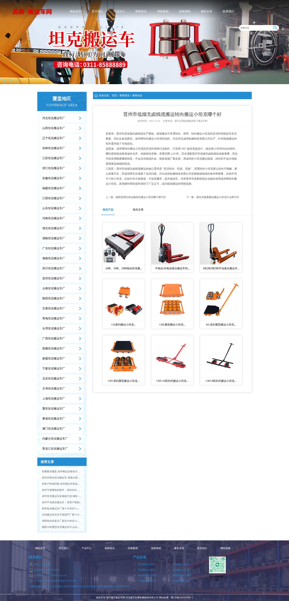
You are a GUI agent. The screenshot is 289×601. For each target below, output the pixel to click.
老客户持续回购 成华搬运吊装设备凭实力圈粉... (62, 483)
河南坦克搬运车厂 (53, 218)
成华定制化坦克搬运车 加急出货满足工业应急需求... (62, 477)
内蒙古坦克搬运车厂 (55, 438)
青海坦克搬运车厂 (53, 318)
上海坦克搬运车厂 (53, 398)
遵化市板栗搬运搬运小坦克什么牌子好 (217, 197)
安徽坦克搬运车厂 (53, 178)
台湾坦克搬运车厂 (53, 328)
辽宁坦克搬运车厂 (53, 138)
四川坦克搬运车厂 (53, 268)
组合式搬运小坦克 (147, 575)
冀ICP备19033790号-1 (182, 597)
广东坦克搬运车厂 (53, 248)
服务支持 (206, 11)
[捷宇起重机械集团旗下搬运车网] (32, 11)
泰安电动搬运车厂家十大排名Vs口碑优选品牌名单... (62, 508)
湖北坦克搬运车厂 (53, 228)
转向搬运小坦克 (146, 570)
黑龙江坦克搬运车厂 (55, 448)
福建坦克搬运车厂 (53, 188)
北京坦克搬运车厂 (53, 378)
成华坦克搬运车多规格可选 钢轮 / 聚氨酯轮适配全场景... (62, 496)
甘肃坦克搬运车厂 (53, 308)
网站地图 (225, 548)
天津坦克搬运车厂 (53, 388)
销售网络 (184, 11)
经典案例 (163, 11)
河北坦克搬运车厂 (53, 118)
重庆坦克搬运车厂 (53, 408)
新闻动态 (137, 95)
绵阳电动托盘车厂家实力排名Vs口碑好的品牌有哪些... (62, 521)
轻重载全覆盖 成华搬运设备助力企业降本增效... (62, 471)
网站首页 (75, 11)
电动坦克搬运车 (181, 581)
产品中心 (119, 11)
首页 (114, 95)
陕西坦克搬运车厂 (53, 298)
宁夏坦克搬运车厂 (53, 368)
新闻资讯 (141, 11)
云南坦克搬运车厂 (53, 288)
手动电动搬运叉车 (147, 581)
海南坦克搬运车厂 (53, 258)
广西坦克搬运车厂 (53, 338)
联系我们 (228, 11)
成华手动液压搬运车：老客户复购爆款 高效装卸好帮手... (62, 502)
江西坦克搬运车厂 (53, 198)
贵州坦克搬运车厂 (53, 278)
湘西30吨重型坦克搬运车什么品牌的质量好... (62, 527)
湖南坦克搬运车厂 (53, 238)
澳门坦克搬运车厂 (53, 428)
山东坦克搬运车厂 (53, 208)
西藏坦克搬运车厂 (53, 348)
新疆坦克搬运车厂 (53, 358)
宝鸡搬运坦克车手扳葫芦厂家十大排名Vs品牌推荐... (62, 514)
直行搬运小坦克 (146, 564)
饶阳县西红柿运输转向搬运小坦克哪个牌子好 (141, 197)
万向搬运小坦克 (181, 564)
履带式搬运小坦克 (182, 575)
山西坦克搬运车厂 (53, 128)
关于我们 (97, 11)
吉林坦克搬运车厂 (53, 148)
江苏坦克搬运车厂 (53, 158)
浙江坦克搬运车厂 (53, 168)
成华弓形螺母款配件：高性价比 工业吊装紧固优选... (62, 490)
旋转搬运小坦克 (181, 570)
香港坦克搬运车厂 (53, 418)
